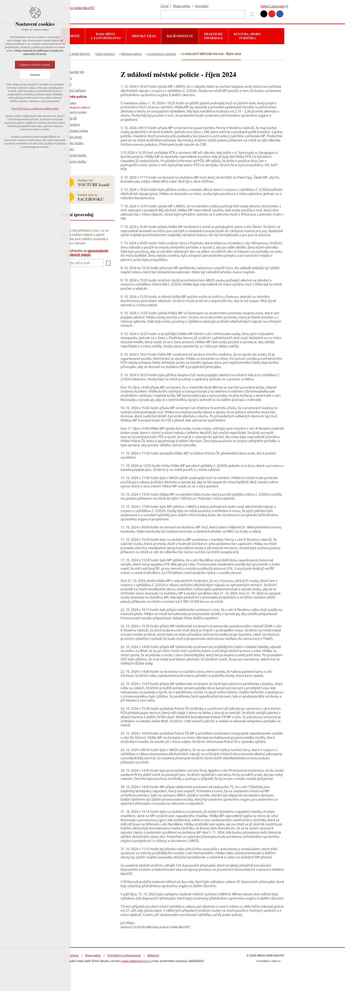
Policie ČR (70, 118)
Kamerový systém (76, 112)
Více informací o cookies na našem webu (35, 108)
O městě (73, 36)
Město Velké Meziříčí (76, 54)
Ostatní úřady (72, 137)
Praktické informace (213, 36)
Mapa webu (181, 6)
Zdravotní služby (74, 161)
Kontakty (201, 6)
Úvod (165, 6)
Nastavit (35, 75)
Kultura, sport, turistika (247, 36)
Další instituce (180, 36)
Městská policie (131, 54)
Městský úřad (144, 36)
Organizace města (75, 131)
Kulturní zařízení (74, 90)
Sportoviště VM (73, 72)
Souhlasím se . (87, 253)
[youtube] (271, 13)
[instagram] (263, 13)
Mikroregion (71, 124)
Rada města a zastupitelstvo (106, 36)
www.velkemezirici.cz (136, 961)
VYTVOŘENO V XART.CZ (268, 961)
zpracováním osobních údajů (87, 252)
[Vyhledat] (250, 14)
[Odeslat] (108, 263)
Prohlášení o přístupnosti (124, 955)
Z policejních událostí (162, 54)
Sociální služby (73, 143)
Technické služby (74, 155)
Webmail (153, 955)
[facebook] (279, 13)
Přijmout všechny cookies (35, 65)
